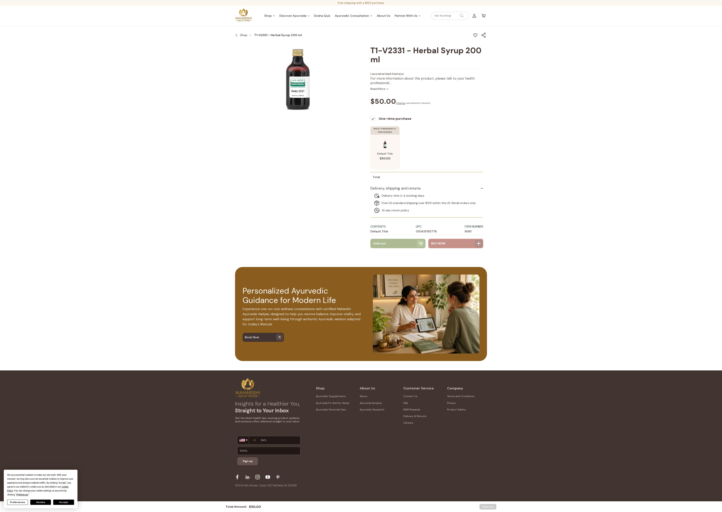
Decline (40, 502)
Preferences (17, 502)
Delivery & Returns (414, 416)
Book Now (252, 337)
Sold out (488, 506)
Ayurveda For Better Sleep (332, 403)
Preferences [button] (22, 494)
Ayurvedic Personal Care (331, 409)
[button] (269, 16)
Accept (63, 502)
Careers (408, 422)
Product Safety (456, 409)
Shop (243, 35)
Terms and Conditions (460, 396)
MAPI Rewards (411, 409)
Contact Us (410, 396)
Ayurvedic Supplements (331, 396)
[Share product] (483, 35)
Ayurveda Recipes (371, 403)
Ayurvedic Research (372, 409)
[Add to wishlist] (475, 35)
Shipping (400, 103)
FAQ (405, 403)
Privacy (451, 403)
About (363, 396)
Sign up (248, 461)
